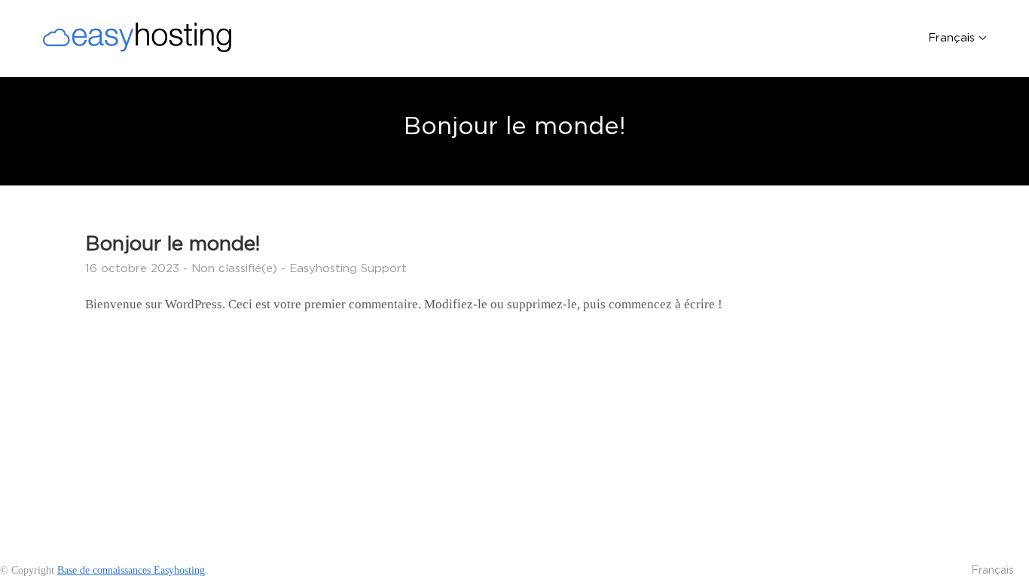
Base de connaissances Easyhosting (131, 570)
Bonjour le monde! (172, 243)
